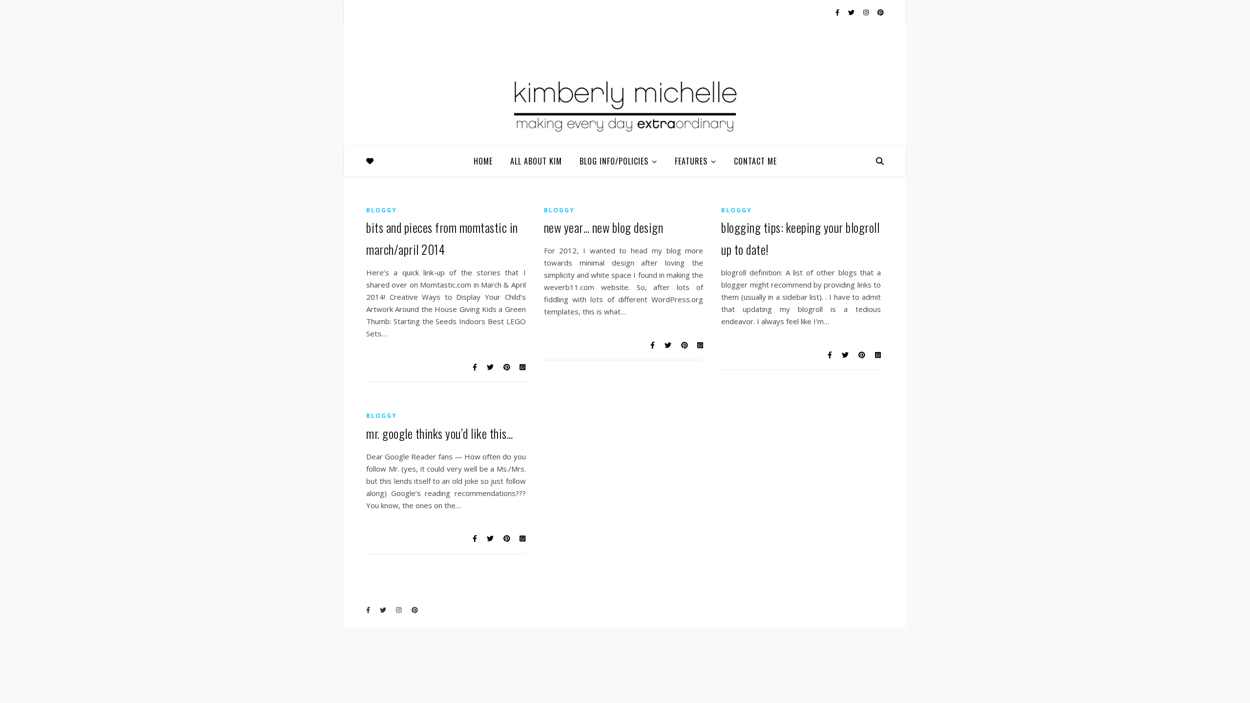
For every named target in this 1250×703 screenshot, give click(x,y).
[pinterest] (880, 12)
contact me (755, 161)
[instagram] (866, 12)
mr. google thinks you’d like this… (439, 433)
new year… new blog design (604, 227)
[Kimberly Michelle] (625, 105)
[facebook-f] (838, 12)
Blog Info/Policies (614, 161)
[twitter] (852, 12)
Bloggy (381, 210)
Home (483, 161)
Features (691, 161)
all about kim (536, 161)
